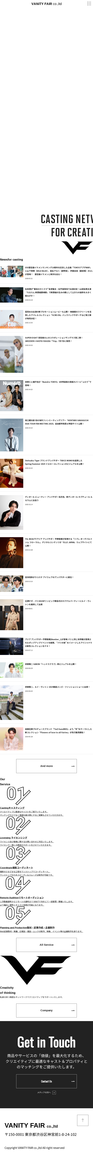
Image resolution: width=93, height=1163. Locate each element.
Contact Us (46, 1081)
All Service (47, 944)
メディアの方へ (44, 1092)
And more (46, 766)
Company (46, 1010)
